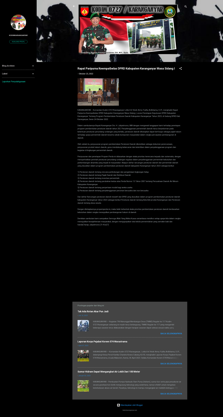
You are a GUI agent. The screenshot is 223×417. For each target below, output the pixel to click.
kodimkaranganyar (18, 35)
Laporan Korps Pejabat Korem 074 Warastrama (102, 341)
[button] (180, 69)
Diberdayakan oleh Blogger (131, 405)
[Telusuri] (185, 7)
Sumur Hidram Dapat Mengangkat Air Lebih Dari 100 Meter (109, 371)
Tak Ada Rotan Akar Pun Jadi (93, 311)
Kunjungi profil (18, 42)
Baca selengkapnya (171, 333)
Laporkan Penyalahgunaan (13, 81)
